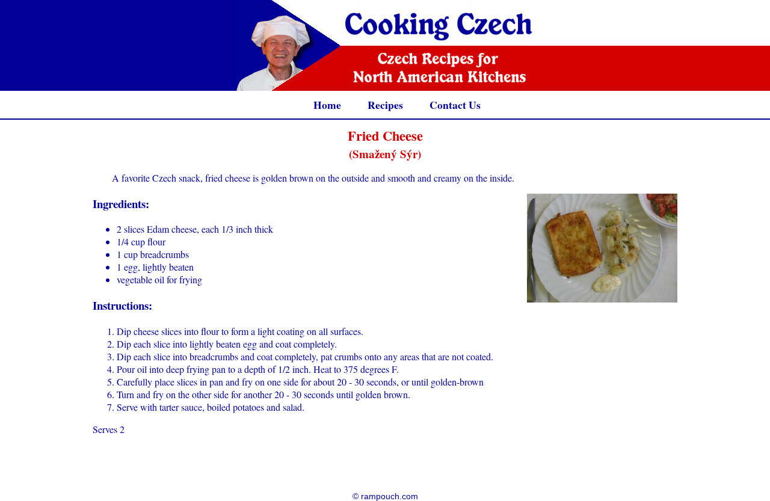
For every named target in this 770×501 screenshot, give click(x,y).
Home (327, 104)
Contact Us (455, 104)
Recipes (385, 104)
